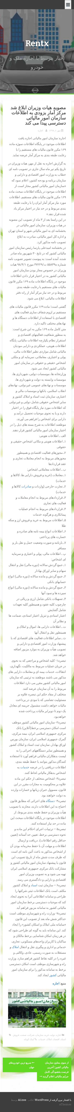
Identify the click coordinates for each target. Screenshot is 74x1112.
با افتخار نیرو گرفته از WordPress (53, 1100)
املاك (49, 1039)
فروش (16, 1035)
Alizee (22, 1100)
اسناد (34, 885)
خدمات (24, 767)
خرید (46, 1035)
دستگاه (50, 801)
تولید (52, 1035)
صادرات (26, 486)
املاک (15, 947)
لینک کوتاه (29, 1039)
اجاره (40, 130)
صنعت (23, 1035)
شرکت (31, 1035)
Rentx (37, 43)
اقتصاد (56, 1039)
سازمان (39, 1035)
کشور (53, 975)
